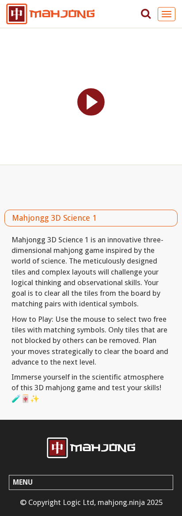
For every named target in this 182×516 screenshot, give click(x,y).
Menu (23, 482)
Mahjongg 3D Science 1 (54, 217)
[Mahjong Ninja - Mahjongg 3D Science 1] (91, 447)
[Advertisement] (91, 185)
